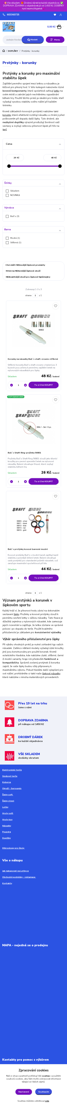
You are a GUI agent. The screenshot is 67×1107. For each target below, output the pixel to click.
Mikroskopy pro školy (13, 848)
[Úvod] (13, 27)
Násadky (6, 825)
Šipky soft (7, 794)
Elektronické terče (12, 770)
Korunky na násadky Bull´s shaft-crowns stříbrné (33, 359)
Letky (5, 807)
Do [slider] (60, 166)
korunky (7, 115)
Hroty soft (7, 813)
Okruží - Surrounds (11, 788)
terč (5, 129)
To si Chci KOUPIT (43, 385)
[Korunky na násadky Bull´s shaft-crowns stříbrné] (33, 330)
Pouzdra (6, 831)
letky (56, 90)
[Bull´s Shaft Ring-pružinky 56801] (33, 424)
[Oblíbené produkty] (55, 15)
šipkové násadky (51, 673)
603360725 (13, 14)
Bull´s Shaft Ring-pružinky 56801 (24, 452)
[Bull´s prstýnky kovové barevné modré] (33, 520)
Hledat (34, 39)
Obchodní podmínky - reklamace (19, 877)
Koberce (6, 782)
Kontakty (7, 883)
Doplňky (6, 838)
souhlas (46, 1076)
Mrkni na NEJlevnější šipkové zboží (23, 270)
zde (47, 1101)
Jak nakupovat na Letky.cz (15, 870)
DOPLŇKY (13, 51)
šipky (16, 614)
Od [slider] (9, 166)
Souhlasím (43, 1091)
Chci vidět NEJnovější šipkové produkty (25, 265)
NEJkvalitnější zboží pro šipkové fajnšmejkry (28, 277)
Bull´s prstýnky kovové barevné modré (28, 549)
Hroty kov (7, 819)
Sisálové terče (9, 776)
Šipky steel (8, 800)
